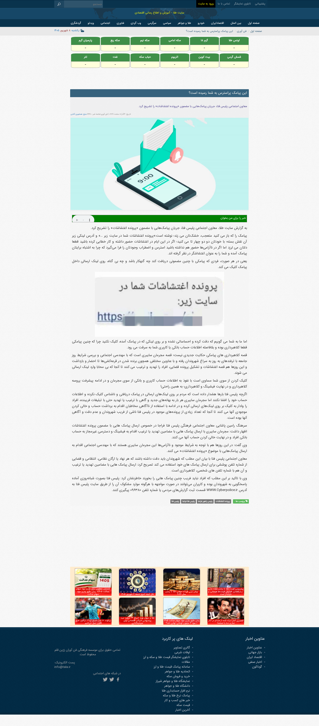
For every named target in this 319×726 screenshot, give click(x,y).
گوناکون (257, 666)
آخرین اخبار (182, 709)
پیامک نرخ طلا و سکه (176, 695)
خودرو (201, 23)
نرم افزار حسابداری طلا (176, 690)
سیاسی (167, 23)
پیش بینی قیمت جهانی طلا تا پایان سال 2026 (181, 593)
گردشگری (76, 23)
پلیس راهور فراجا (205, 501)
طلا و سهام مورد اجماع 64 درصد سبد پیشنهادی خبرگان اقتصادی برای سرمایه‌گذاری (137, 620)
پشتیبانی (260, 3)
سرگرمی (152, 23)
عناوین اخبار (254, 647)
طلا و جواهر (184, 23)
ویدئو (91, 23)
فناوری (120, 23)
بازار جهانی (255, 652)
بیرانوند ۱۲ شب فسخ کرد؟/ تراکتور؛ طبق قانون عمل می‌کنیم (93, 622)
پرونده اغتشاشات (223, 501)
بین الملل (236, 23)
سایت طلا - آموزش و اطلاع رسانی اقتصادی (159, 13)
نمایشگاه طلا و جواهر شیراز (173, 681)
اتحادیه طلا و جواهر (177, 671)
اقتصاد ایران (254, 657)
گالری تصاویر (182, 647)
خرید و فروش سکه (178, 676)
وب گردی (136, 23)
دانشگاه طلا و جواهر (177, 685)
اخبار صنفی (255, 661)
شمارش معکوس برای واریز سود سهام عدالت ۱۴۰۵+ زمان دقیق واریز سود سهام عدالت (93, 591)
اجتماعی (105, 23)
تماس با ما (224, 3)
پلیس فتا (175, 501)
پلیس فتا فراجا (188, 501)
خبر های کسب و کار (177, 700)
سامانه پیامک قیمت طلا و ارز (172, 666)
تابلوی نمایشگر (242, 3)
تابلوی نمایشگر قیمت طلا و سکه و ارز (166, 657)
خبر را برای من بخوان (233, 218)
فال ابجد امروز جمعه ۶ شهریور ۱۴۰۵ (137, 594)
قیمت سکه (183, 705)
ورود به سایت (206, 3)
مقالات (186, 661)
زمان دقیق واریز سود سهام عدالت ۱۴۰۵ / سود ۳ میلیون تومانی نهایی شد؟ (182, 622)
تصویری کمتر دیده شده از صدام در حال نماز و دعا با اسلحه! (226, 622)
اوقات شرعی (182, 652)
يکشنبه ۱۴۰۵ (66, 30)
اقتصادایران (217, 23)
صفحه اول (254, 23)
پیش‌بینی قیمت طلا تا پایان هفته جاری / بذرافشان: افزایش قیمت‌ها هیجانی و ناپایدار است (226, 591)
